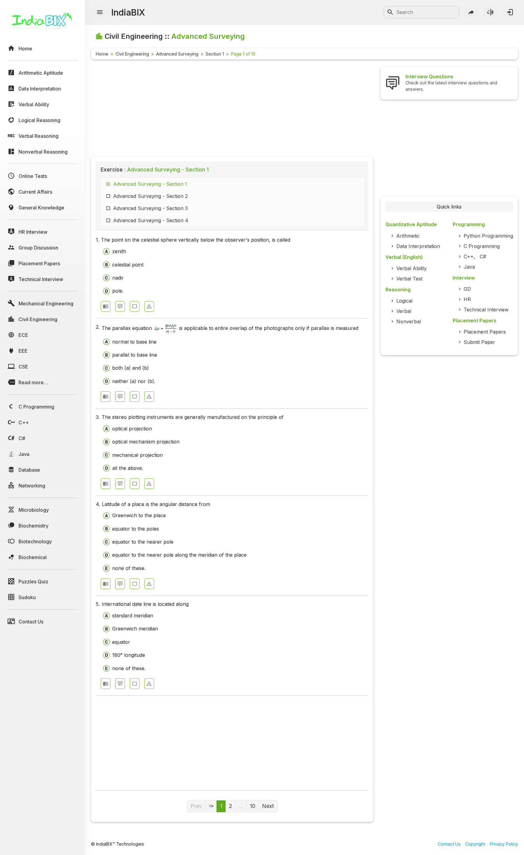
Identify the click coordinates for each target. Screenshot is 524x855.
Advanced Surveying (177, 53)
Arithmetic (408, 236)
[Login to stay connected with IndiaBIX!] (510, 12)
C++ (469, 256)
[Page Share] (471, 12)
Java (469, 267)
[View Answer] (105, 306)
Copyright (475, 844)
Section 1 (215, 53)
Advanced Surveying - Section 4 (150, 220)
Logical (404, 301)
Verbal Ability (411, 268)
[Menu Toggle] (100, 12)
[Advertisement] (232, 109)
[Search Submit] (390, 12)
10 (252, 806)
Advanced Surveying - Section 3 (150, 208)
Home (102, 53)
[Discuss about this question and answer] (120, 306)
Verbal (403, 311)
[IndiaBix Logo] (42, 23)
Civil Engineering (132, 53)
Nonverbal (408, 321)
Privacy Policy (504, 844)
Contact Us (449, 844)
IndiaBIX (128, 12)
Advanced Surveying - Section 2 (150, 196)
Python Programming (488, 236)
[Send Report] (149, 306)
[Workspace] (134, 306)
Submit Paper (479, 342)
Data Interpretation (418, 246)
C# (483, 256)
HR (467, 299)
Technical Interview (486, 310)
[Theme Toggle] (491, 12)
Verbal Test (409, 279)
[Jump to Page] (211, 806)
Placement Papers (485, 332)
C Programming (482, 246)
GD (467, 289)
